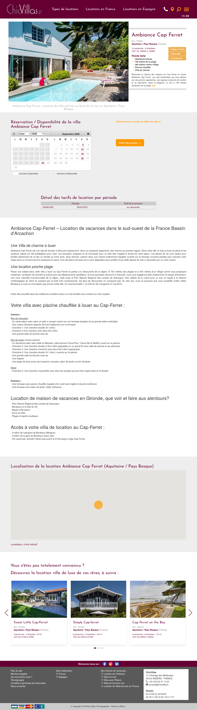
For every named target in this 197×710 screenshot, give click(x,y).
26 (82, 158)
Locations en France (100, 9)
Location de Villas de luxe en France (121, 686)
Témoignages (17, 679)
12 (82, 149)
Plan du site (16, 670)
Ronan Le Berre (118, 706)
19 (82, 153)
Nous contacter (18, 686)
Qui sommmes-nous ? (21, 676)
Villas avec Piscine (112, 679)
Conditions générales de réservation (28, 683)
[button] (17, 62)
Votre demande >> (130, 143)
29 (43, 163)
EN (183, 16)
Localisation (177, 58)
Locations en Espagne (139, 9)
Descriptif (176, 53)
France (62, 673)
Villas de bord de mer (114, 683)
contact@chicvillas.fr (159, 684)
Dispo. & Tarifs (178, 49)
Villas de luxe (110, 676)
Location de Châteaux (114, 673)
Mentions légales (19, 673)
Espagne (63, 676)
